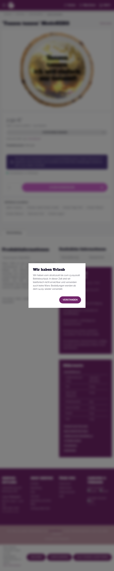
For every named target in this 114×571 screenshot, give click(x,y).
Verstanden (70, 299)
